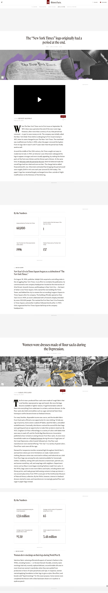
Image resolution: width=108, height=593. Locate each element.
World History (42, 6)
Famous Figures (52, 6)
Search (95, 2)
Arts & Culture (61, 6)
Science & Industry (71, 6)
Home (47, 46)
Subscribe (104, 2)
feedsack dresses (36, 439)
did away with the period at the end (32, 162)
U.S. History (34, 6)
